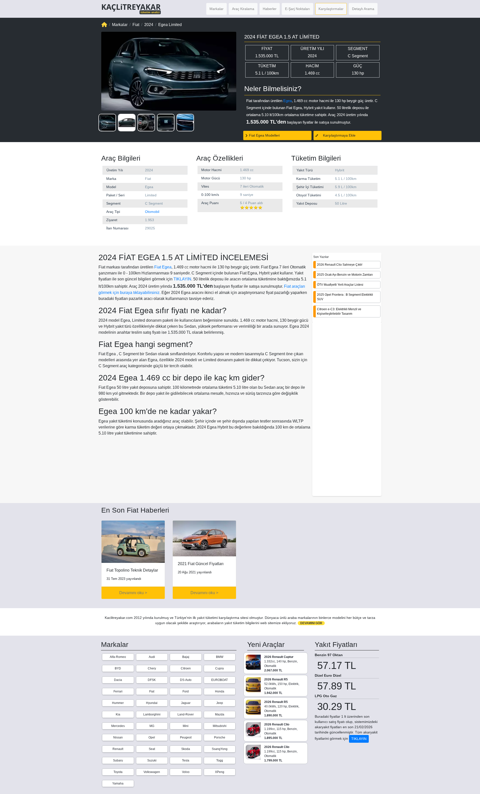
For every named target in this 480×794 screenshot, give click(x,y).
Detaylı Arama (363, 9)
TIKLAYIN (182, 279)
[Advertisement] (346, 409)
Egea (287, 101)
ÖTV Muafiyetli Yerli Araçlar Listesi (340, 284)
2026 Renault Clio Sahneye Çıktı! (339, 264)
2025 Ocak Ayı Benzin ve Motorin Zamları (345, 274)
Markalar (217, 9)
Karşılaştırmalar (331, 9)
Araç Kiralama (243, 9)
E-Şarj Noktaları (297, 9)
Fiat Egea (163, 267)
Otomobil (152, 212)
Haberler (269, 9)
